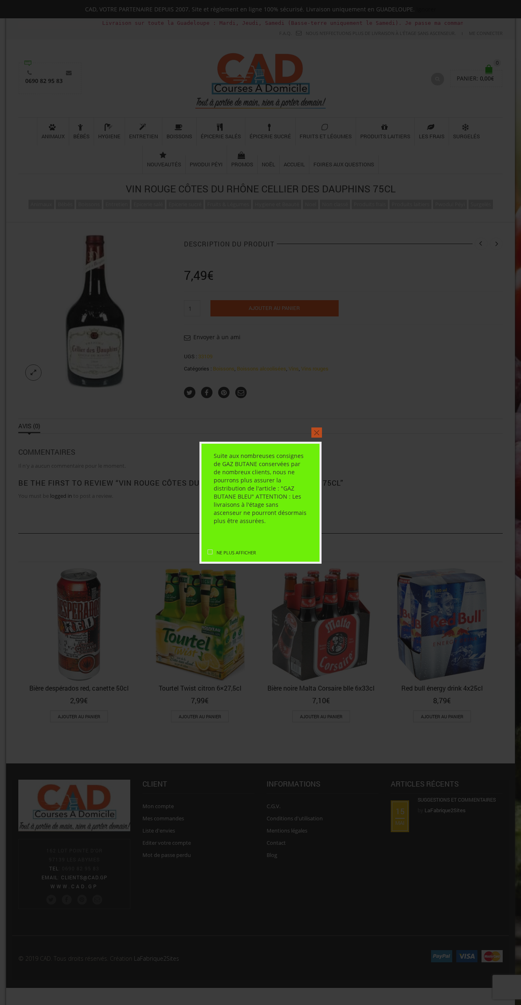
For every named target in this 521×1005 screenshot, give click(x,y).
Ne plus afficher (236, 552)
